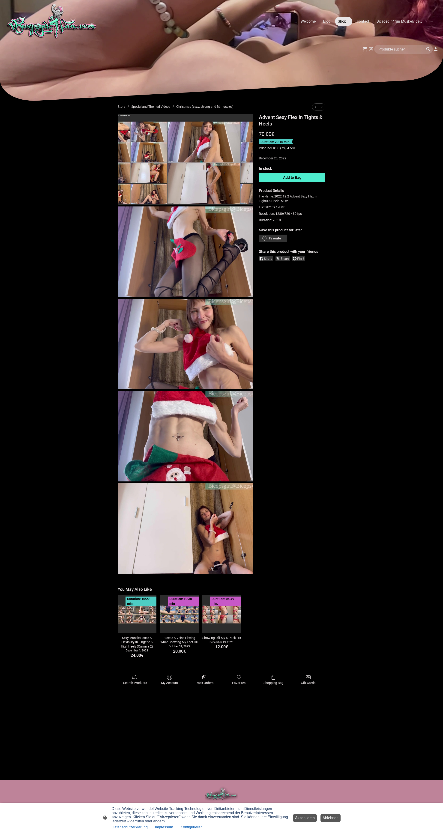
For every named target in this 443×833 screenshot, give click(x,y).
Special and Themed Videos (150, 106)
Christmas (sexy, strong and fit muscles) (204, 106)
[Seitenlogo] (53, 21)
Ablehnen (330, 818)
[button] (273, 238)
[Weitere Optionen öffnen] (432, 21)
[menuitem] (315, 107)
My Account (169, 683)
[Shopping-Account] (435, 49)
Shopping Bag (273, 683)
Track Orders (204, 683)
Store (121, 106)
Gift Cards (308, 683)
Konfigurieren (191, 827)
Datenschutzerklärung (130, 827)
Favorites (238, 683)
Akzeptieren (305, 818)
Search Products (135, 683)
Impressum (164, 827)
